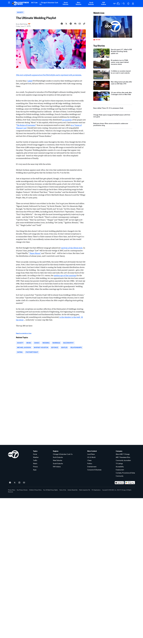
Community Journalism (123, 460)
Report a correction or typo (23, 333)
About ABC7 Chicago (123, 454)
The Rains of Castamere (26, 125)
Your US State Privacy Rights (50, 490)
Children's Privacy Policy (35, 490)
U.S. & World (91, 457)
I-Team (89, 460)
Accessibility (120, 466)
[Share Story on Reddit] (70, 23)
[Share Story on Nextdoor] (75, 23)
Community (119, 476)
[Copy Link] (84, 23)
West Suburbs (78, 3)
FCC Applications (96, 490)
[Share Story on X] (66, 23)
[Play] (112, 27)
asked (30, 80)
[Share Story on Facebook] (61, 23)
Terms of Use (62, 490)
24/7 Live (34, 3)
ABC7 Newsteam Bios (123, 457)
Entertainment (91, 466)
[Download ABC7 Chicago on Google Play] (130, 482)
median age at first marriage (65, 275)
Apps (34, 470)
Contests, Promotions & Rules (125, 473)
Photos (35, 466)
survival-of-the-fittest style (71, 247)
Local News (91, 454)
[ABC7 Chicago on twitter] (15, 483)
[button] (9, 2)
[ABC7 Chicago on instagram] (19, 483)
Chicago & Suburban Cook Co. (49, 3)
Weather (36, 457)
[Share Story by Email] (79, 23)
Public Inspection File (84, 490)
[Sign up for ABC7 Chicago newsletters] (24, 483)
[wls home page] (13, 454)
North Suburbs (65, 3)
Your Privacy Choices (22, 490)
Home (35, 454)
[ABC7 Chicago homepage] (20, 3)
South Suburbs (91, 3)
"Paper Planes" (35, 253)
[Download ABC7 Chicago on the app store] (119, 482)
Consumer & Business (94, 470)
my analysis (67, 119)
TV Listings (119, 463)
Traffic (35, 460)
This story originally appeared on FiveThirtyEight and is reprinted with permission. (49, 75)
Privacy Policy (11, 490)
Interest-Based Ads (73, 490)
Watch (35, 463)
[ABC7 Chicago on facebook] (10, 483)
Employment (120, 470)
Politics (89, 463)
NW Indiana (103, 3)
